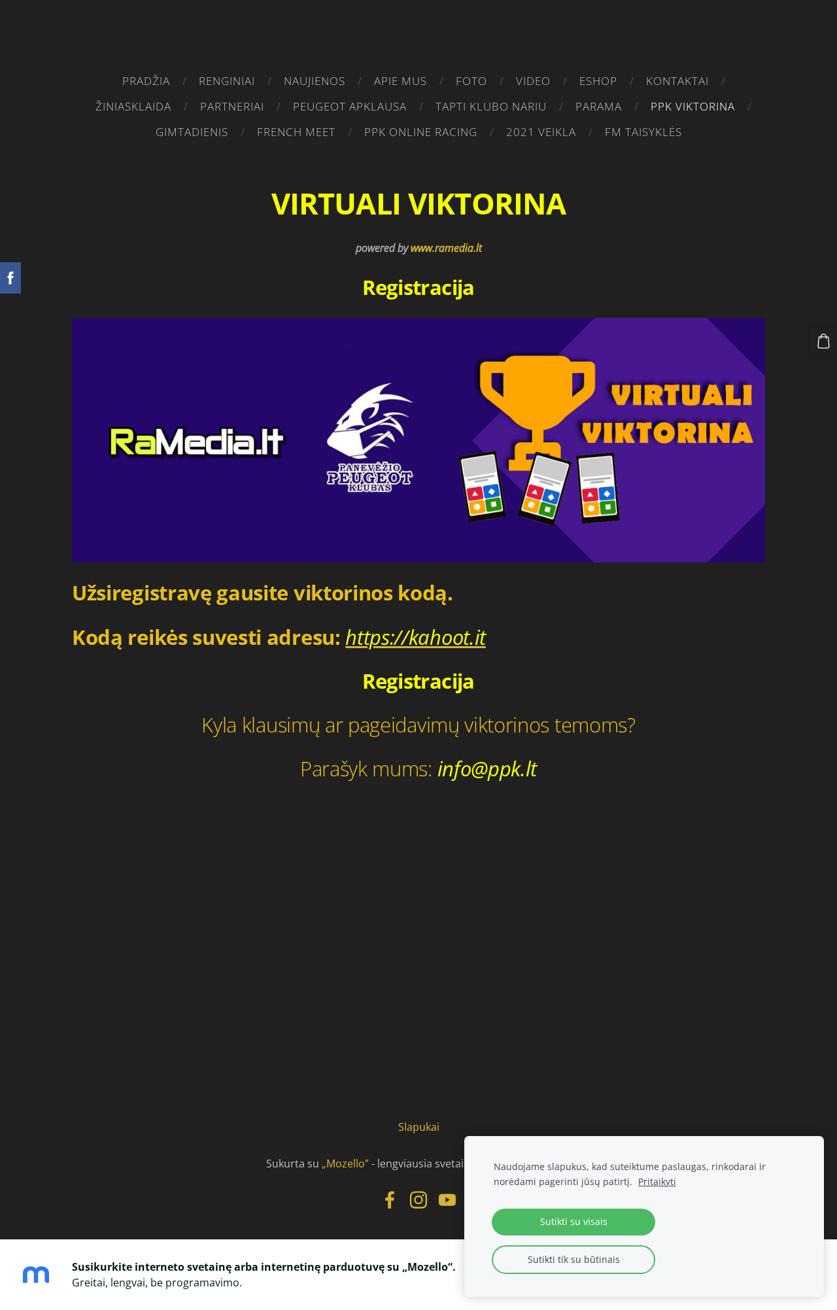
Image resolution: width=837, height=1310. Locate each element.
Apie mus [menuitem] (400, 80)
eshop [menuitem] (598, 80)
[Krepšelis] (823, 341)
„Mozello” (345, 1163)
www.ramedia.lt (446, 248)
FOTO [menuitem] (471, 80)
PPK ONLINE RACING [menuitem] (420, 131)
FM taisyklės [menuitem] (643, 131)
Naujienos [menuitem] (314, 80)
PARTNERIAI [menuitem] (232, 106)
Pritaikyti (657, 1181)
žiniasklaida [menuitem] (133, 106)
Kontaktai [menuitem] (677, 80)
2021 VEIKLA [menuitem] (541, 131)
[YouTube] (447, 1199)
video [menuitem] (533, 80)
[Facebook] (390, 1199)
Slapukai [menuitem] (418, 1127)
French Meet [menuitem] (296, 131)
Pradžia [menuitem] (146, 80)
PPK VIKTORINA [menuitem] (693, 106)
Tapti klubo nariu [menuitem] (491, 106)
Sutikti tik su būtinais (574, 1259)
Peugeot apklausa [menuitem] (350, 106)
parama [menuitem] (598, 106)
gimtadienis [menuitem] (192, 131)
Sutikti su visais (573, 1221)
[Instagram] (418, 1199)
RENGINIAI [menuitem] (227, 80)
